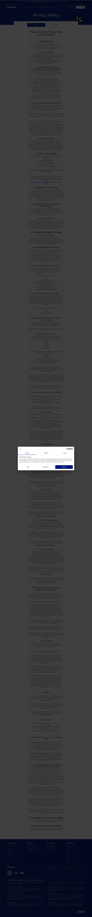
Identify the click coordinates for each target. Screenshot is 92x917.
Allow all (64, 467)
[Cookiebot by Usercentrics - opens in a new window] (67, 449)
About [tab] (64, 453)
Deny (28, 467)
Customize (45, 467)
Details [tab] (46, 453)
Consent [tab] (27, 453)
